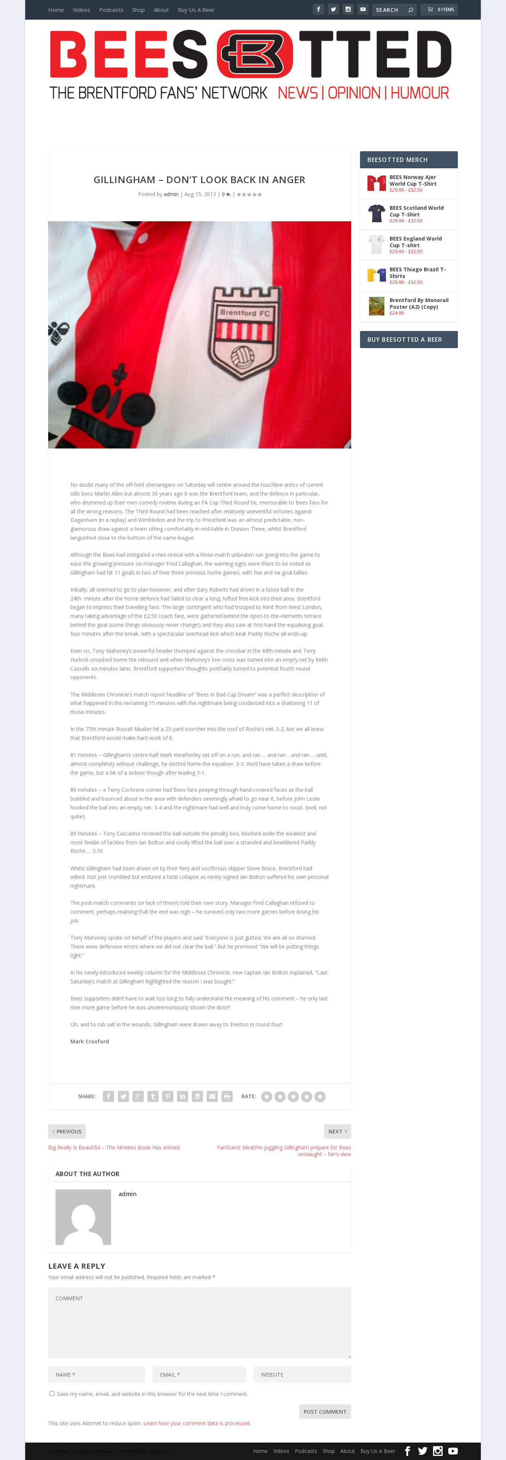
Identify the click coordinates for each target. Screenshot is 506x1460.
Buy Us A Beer (196, 9)
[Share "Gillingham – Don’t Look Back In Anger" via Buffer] (197, 1096)
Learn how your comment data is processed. (197, 1423)
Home (56, 9)
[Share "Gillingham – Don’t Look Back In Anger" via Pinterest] (167, 1096)
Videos (81, 9)
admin (171, 194)
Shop (138, 9)
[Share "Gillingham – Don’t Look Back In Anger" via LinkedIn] (182, 1096)
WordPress (159, 1451)
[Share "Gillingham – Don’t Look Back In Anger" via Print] (227, 1096)
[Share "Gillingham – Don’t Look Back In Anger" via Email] (212, 1096)
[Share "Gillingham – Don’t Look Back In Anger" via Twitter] (123, 1096)
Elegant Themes (95, 1451)
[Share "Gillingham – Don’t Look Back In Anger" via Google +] (138, 1096)
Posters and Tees (253, 113)
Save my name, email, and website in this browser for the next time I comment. (152, 1393)
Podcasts (111, 9)
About (161, 9)
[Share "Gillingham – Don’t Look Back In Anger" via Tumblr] (153, 1096)
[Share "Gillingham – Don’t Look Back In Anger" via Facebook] (108, 1096)
